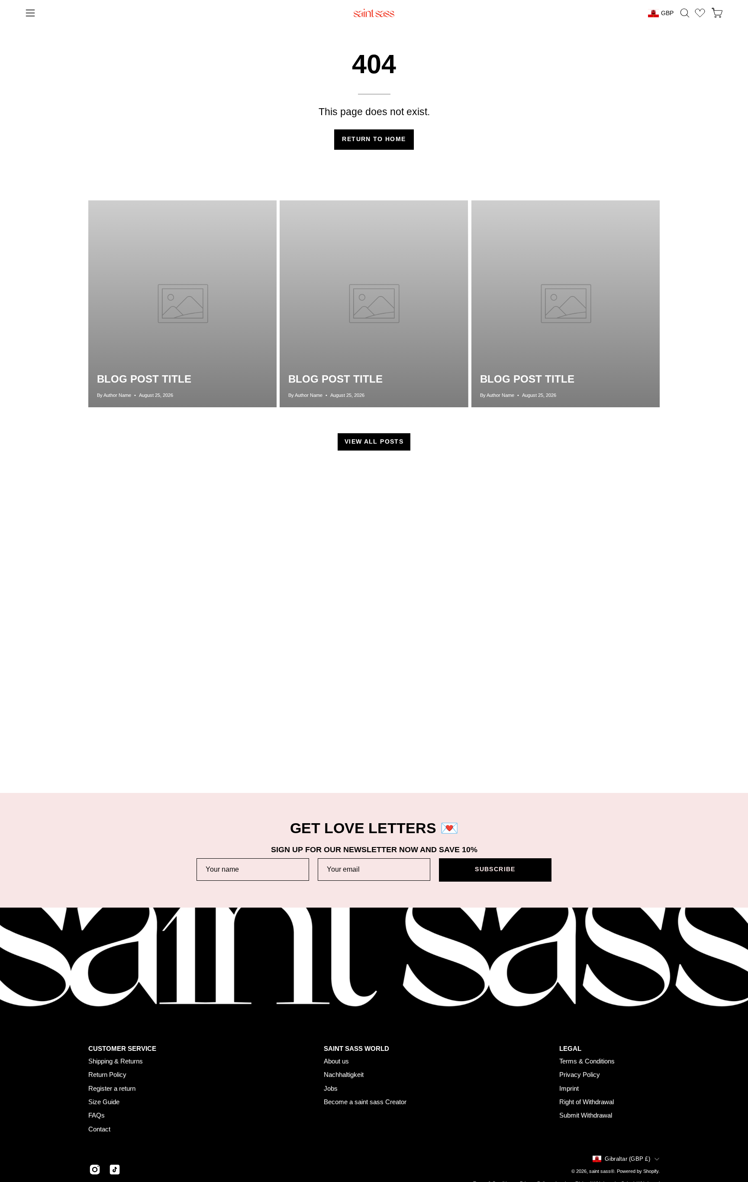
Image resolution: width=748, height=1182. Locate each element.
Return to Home (374, 139)
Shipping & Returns (115, 1061)
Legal (570, 1048)
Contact (99, 1129)
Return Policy (107, 1075)
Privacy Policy (579, 1075)
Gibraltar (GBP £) (627, 1159)
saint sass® (601, 1171)
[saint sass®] (374, 13)
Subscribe (495, 869)
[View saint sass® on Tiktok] (114, 1169)
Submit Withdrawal (585, 1115)
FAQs (96, 1115)
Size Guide (103, 1102)
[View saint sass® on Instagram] (94, 1169)
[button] (685, 13)
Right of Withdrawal (586, 1102)
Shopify (650, 1171)
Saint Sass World (356, 1048)
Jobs (331, 1088)
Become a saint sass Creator (365, 1102)
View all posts (374, 441)
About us (336, 1061)
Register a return (111, 1088)
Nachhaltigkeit (344, 1075)
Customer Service (122, 1048)
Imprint (569, 1088)
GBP (667, 13)
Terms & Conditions (587, 1061)
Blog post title (144, 379)
